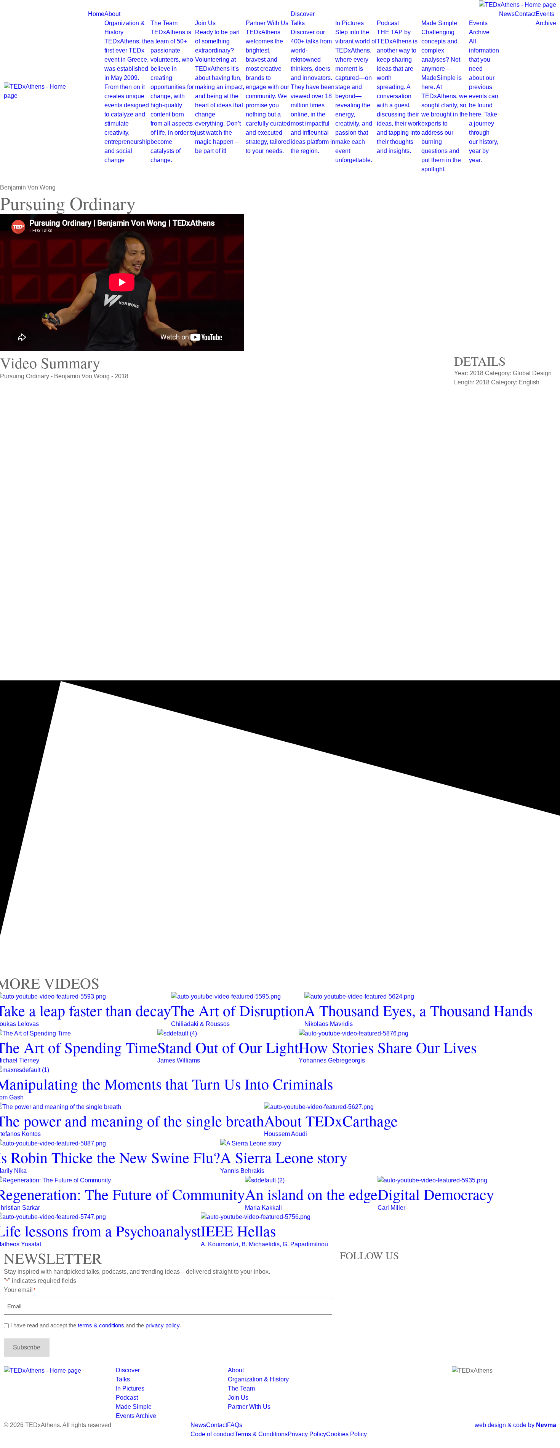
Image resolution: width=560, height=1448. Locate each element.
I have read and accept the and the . (95, 1325)
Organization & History (127, 91)
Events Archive (484, 91)
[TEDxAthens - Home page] (42, 91)
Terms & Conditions (261, 1434)
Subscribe (26, 1347)
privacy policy (163, 1325)
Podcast (399, 87)
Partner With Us (268, 87)
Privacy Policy (307, 1434)
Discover (303, 14)
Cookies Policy (346, 1434)
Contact (525, 14)
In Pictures (355, 91)
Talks (313, 87)
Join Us (219, 87)
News (507, 14)
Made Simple (444, 96)
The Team (172, 91)
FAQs (234, 1425)
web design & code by (515, 1425)
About (112, 14)
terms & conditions (101, 1325)
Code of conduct (212, 1434)
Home (96, 14)
